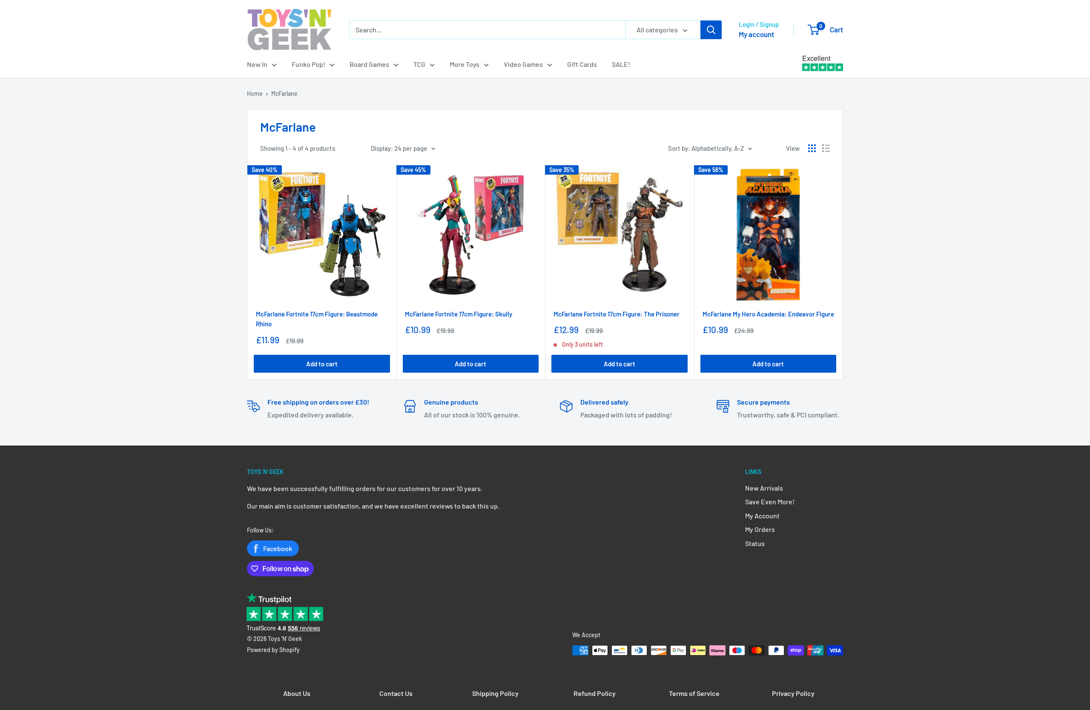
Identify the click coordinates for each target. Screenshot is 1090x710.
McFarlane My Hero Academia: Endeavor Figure (768, 314)
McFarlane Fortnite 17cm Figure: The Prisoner (617, 314)
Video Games (523, 64)
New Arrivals (764, 488)
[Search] (711, 29)
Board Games (369, 64)
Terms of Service (694, 693)
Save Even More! (770, 501)
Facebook (277, 548)
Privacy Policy (793, 693)
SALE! (621, 64)
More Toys (464, 64)
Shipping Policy (495, 693)
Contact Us (396, 693)
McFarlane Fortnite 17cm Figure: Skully (458, 314)
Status (755, 543)
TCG (419, 64)
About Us (296, 693)
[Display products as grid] (812, 148)
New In (257, 64)
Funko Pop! (308, 64)
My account (756, 34)
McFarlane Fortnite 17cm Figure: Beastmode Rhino (317, 319)
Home (255, 93)
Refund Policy (595, 693)
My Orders (760, 529)
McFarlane (284, 93)
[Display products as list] (826, 148)
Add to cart (322, 364)
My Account (762, 516)
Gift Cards (582, 64)
